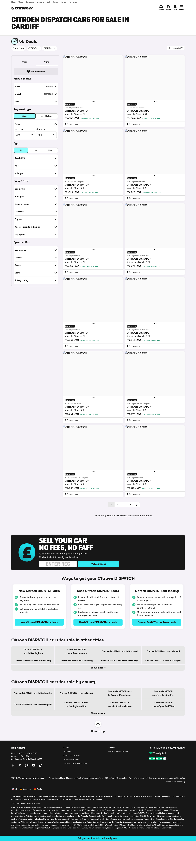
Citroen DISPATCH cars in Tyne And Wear (163, 704)
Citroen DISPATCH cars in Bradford (120, 651)
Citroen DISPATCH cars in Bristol (163, 651)
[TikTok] (40, 766)
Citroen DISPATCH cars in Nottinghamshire (76, 704)
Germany (27, 789)
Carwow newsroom (71, 759)
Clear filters (18, 48)
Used (20, 2)
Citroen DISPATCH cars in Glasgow (163, 661)
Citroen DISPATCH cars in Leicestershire (163, 693)
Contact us (67, 751)
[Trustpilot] (167, 755)
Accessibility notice (177, 778)
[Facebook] (13, 766)
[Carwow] (22, 8)
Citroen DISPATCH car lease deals (157, 622)
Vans (55, 2)
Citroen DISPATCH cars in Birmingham (33, 651)
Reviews (73, 2)
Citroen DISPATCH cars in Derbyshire (33, 693)
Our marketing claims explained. (26, 803)
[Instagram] (27, 766)
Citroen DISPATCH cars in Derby (76, 661)
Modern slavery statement (157, 778)
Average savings (18, 807)
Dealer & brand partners (118, 751)
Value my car (98, 564)
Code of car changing (175, 782)
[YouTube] (34, 766)
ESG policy (109, 778)
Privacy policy (121, 778)
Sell (48, 2)
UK (16, 789)
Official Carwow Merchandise (75, 763)
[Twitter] (20, 766)
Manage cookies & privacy (77, 778)
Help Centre (18, 747)
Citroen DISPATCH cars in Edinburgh (119, 661)
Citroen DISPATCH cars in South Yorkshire (119, 704)
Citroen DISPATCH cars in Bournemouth (76, 651)
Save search (38, 71)
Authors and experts (71, 755)
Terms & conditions (57, 778)
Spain (39, 789)
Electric (40, 2)
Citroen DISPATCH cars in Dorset (76, 693)
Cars (24, 62)
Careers (111, 747)
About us (66, 747)
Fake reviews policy (136, 778)
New (13, 2)
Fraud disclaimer (96, 778)
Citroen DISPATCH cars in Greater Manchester (120, 693)
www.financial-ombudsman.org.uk (164, 822)
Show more (97, 667)
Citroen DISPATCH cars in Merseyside (33, 704)
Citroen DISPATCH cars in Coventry (33, 661)
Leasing (30, 2)
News (63, 2)
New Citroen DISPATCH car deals (39, 622)
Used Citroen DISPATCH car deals (98, 622)
